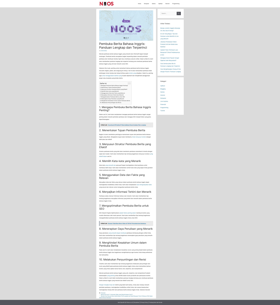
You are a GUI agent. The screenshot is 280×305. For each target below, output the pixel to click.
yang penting (111, 275)
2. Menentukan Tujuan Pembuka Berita (110, 87)
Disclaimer (136, 302)
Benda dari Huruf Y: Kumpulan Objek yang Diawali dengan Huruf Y (117, 294)
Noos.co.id (130, 302)
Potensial (103, 293)
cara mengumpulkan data (144, 184)
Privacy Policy (144, 302)
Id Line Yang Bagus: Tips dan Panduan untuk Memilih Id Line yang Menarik (169, 36)
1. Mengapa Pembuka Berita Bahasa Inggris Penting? (114, 85)
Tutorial (162, 110)
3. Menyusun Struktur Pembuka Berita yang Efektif (113, 89)
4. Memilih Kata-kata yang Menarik (109, 91)
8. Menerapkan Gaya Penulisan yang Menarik (112, 98)
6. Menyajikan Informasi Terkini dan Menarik (112, 95)
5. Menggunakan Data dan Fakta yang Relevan (112, 93)
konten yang (132, 73)
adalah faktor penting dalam (127, 213)
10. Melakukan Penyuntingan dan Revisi (110, 102)
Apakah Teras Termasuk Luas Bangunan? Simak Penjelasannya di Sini (170, 52)
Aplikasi (160, 3)
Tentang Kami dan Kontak (155, 302)
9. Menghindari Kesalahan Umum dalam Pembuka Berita (115, 100)
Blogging (162, 89)
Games (154, 3)
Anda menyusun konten (139, 137)
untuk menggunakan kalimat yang (112, 75)
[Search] (179, 13)
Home (139, 3)
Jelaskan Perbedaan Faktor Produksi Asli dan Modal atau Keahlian (169, 44)
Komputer (146, 3)
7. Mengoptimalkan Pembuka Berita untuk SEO (112, 97)
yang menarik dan (110, 165)
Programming (175, 3)
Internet (167, 3)
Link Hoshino (164, 101)
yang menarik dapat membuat (117, 233)
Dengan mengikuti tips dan (107, 285)
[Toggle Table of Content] (128, 83)
